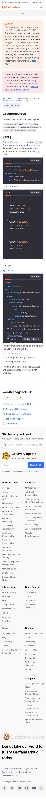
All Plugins (7, 596)
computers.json (10, 186)
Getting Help (31, 658)
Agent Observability (11, 507)
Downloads (30, 600)
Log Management (33, 529)
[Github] (26, 788)
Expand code (33, 339)
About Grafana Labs (34, 633)
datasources (32, 148)
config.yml (12, 142)
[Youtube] (34, 788)
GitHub (28, 596)
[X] (12, 788)
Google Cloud (8, 605)
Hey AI (28, 669)
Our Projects (30, 592)
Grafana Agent (22, 98)
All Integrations (9, 592)
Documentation (8, 98)
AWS (4, 600)
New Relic (6, 621)
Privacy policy (33, 471)
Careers (28, 637)
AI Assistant (7, 503)
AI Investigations (9, 569)
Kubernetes (7, 613)
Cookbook (35, 98)
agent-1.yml (8, 270)
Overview (6, 488)
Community (7, 642)
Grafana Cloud (25, 752)
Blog (4, 637)
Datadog (6, 617)
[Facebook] (4, 788)
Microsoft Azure (9, 609)
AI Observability (32, 488)
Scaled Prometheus (34, 513)
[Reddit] (41, 788)
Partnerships (31, 642)
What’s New (7, 573)
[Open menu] (41, 7)
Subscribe (35, 465)
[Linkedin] (19, 788)
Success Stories (32, 650)
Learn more (36, 2)
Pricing (5, 492)
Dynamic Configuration (11, 100)
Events (5, 646)
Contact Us (30, 654)
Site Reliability (31, 525)
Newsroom (30, 646)
